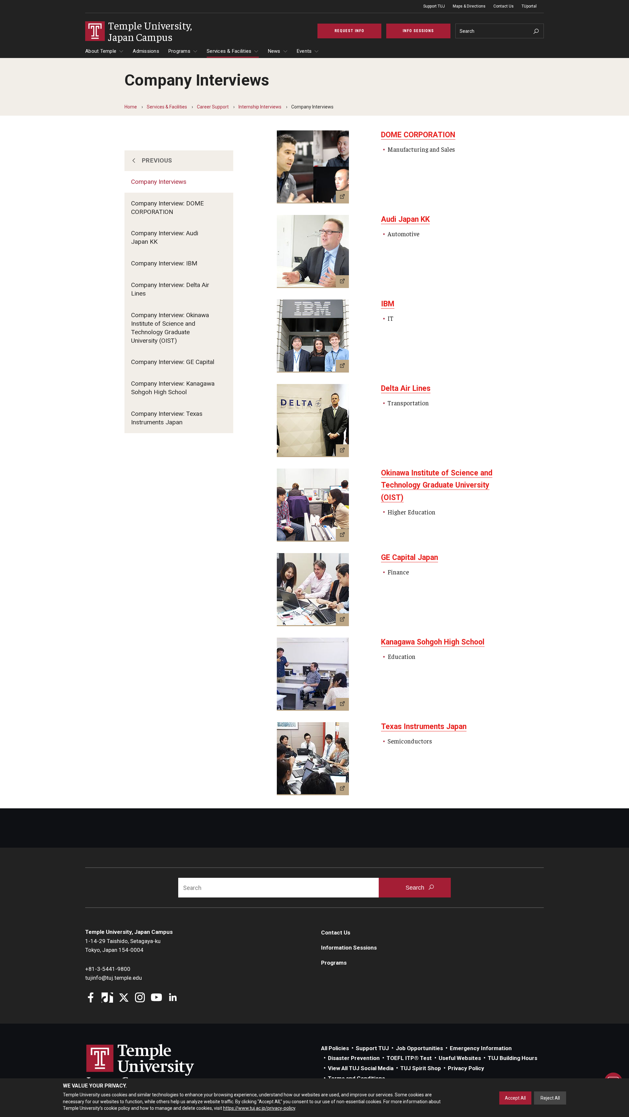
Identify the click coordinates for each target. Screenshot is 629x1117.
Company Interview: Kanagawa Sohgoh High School (173, 388)
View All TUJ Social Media (360, 1068)
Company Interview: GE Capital (172, 362)
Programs (179, 51)
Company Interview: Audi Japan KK (164, 237)
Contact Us (503, 6)
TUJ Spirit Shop (420, 1068)
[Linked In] (173, 998)
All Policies (335, 1048)
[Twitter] (123, 998)
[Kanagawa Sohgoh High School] (313, 674)
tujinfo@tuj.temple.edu (113, 977)
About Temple (100, 51)
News (274, 51)
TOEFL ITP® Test (409, 1058)
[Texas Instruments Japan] (313, 758)
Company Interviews (158, 181)
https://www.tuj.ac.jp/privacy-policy (259, 1108)
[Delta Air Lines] (313, 420)
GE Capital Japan (409, 557)
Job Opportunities (419, 1048)
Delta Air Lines (405, 388)
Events (304, 51)
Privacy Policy (466, 1068)
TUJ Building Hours (512, 1058)
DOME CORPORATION (418, 134)
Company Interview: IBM (164, 263)
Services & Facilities (229, 51)
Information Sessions (349, 947)
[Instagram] (140, 998)
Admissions (146, 51)
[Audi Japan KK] (313, 251)
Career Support (213, 106)
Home (130, 106)
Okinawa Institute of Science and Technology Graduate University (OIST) (436, 485)
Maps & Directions (469, 6)
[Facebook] (91, 998)
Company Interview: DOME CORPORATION (167, 208)
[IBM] (313, 336)
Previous (157, 160)
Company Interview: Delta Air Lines (170, 289)
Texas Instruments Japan (424, 726)
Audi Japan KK (405, 219)
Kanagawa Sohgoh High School (433, 642)
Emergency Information (481, 1048)
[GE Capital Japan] (313, 589)
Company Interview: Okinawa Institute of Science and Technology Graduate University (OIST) (170, 327)
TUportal (529, 6)
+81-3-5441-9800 (107, 969)
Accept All (515, 1098)
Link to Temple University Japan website (150, 1066)
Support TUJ (434, 6)
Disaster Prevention (354, 1058)
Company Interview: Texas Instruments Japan (166, 418)
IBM (387, 303)
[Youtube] (156, 998)
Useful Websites (460, 1058)
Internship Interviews (259, 106)
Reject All (550, 1098)
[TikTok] (107, 998)
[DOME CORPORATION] (313, 166)
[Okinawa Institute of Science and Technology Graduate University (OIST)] (313, 505)
